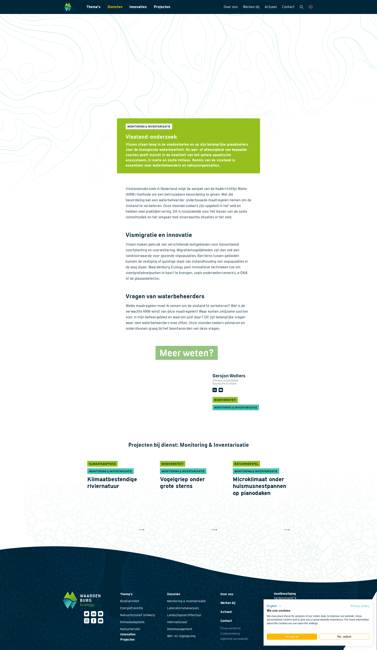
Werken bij (251, 7)
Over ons (231, 7)
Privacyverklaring (230, 628)
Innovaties (138, 7)
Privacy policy (360, 606)
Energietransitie (131, 608)
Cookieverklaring (230, 633)
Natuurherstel (130, 629)
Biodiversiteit (129, 601)
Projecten (162, 7)
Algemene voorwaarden (234, 638)
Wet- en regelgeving (181, 636)
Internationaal (177, 622)
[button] (274, 606)
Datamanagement (179, 629)
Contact (288, 7)
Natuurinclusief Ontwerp (137, 615)
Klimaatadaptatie (132, 622)
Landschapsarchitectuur (184, 615)
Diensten (115, 7)
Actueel (271, 7)
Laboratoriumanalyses (183, 608)
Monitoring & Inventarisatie (186, 601)
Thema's (93, 7)
